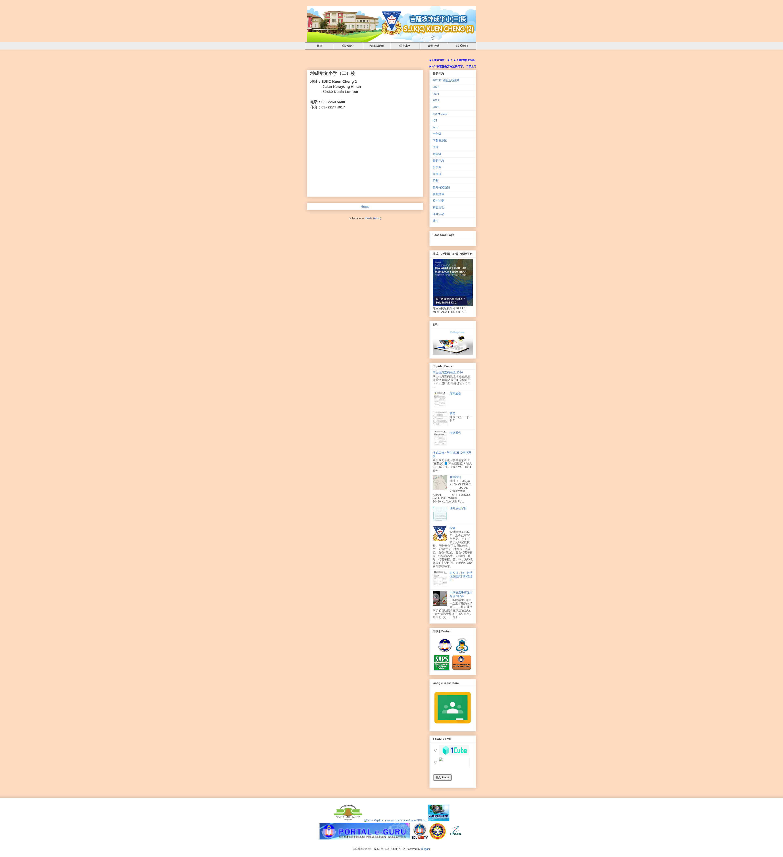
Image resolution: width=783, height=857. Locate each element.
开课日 (437, 174)
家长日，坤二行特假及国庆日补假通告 (461, 576)
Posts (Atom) (373, 218)
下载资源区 (440, 140)
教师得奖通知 (441, 187)
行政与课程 (376, 45)
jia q (435, 127)
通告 (435, 220)
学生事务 (405, 45)
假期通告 (455, 393)
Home (365, 206)
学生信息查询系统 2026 (448, 372)
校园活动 (438, 207)
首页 (319, 45)
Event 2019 (440, 113)
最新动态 (438, 160)
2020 (436, 87)
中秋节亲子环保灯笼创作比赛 (461, 594)
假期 (435, 147)
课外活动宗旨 (458, 508)
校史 (452, 413)
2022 (436, 100)
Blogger (425, 848)
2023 (436, 107)
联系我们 (462, 45)
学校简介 (348, 45)
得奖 (435, 180)
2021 (436, 93)
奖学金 (437, 167)
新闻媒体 (438, 194)
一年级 (437, 133)
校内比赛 (438, 200)
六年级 (437, 154)
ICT (435, 120)
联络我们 (455, 477)
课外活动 (433, 45)
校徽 (452, 528)
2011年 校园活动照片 (446, 80)
